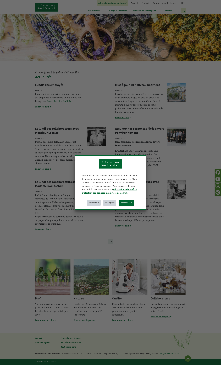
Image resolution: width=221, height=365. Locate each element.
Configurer (109, 202)
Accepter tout (126, 202)
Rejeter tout (94, 202)
